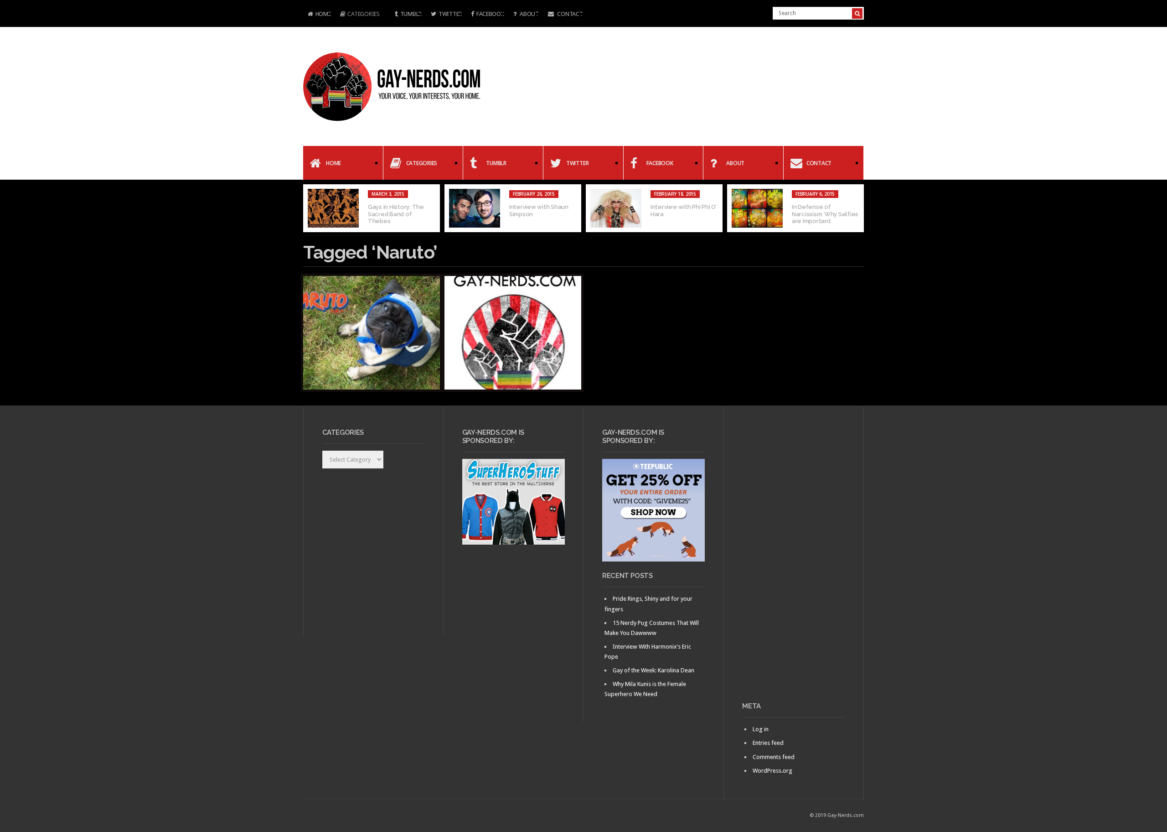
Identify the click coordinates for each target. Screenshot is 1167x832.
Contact (569, 13)
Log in (761, 729)
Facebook (490, 13)
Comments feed (774, 757)
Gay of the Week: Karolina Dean (653, 670)
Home (317, 14)
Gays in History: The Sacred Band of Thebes (396, 213)
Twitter (450, 13)
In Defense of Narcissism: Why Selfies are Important (825, 213)
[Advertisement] (793, 558)
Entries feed (768, 742)
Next (857, 208)
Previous (310, 208)
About (528, 13)
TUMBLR (411, 13)
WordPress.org (772, 770)
